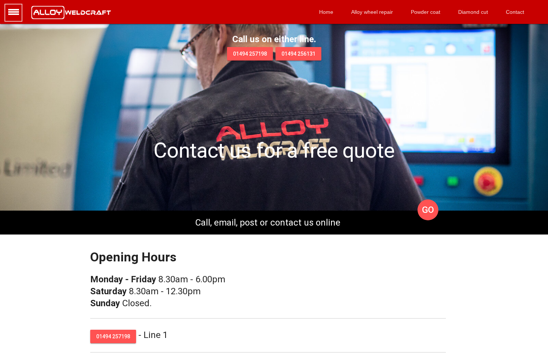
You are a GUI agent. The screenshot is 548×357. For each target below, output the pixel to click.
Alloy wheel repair (372, 12)
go (428, 210)
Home (326, 12)
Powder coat (425, 12)
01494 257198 (250, 54)
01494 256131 (298, 54)
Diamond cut (473, 12)
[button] (13, 13)
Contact (515, 12)
